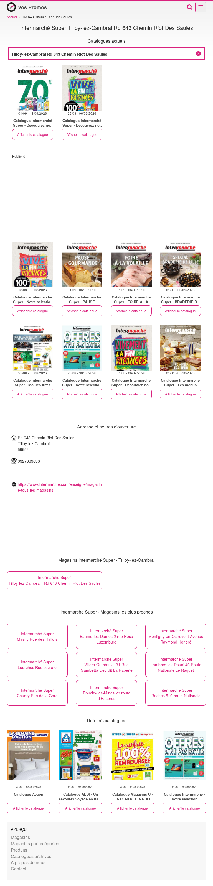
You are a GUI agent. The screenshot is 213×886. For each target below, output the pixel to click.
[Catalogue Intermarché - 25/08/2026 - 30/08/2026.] (32, 348)
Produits (19, 850)
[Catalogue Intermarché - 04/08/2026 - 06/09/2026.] (131, 348)
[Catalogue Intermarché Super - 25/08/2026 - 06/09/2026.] (82, 88)
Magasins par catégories (35, 843)
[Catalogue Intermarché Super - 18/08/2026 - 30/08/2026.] (32, 264)
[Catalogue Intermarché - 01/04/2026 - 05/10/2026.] (180, 348)
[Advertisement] (106, 197)
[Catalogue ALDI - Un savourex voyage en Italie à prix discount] (81, 755)
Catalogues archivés (31, 856)
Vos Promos (32, 7)
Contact (18, 868)
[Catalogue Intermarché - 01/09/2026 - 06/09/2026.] (82, 264)
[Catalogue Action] (28, 755)
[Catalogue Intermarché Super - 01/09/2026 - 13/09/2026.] (32, 88)
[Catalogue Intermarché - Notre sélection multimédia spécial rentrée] (185, 755)
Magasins (20, 837)
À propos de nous (28, 862)
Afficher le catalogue (32, 134)
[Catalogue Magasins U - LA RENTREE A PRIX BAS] (132, 755)
